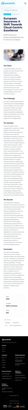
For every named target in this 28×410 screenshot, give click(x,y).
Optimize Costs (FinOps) (7, 391)
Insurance (7, 322)
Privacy (11, 403)
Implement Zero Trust (7, 376)
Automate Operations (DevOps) (20, 364)
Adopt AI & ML (18, 380)
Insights (3, 367)
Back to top (13, 395)
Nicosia (3, 351)
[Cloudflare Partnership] (19, 406)
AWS (6, 325)
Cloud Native (16, 322)
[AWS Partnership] (7, 406)
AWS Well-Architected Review (7, 389)
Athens (3, 349)
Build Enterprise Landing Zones (18, 361)
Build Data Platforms (20, 375)
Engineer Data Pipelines (20, 377)
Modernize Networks (6, 378)
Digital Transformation (15, 325)
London (3, 347)
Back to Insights (11, 10)
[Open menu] (25, 3)
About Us (4, 357)
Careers (3, 360)
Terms (15, 403)
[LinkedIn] (18, 403)
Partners (4, 362)
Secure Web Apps (6, 373)
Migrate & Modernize (19, 357)
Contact (3, 364)
